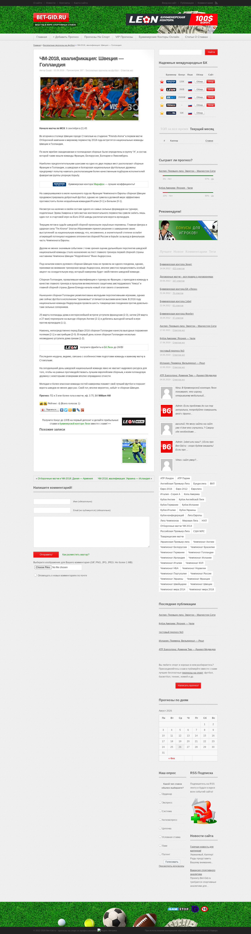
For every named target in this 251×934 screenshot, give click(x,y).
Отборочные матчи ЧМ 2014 (176, 526)
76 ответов (178, 293)
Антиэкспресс (169, 820)
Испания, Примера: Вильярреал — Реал (182, 363)
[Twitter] (66, 410)
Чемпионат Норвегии (194, 568)
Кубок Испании (190, 504)
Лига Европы (195, 515)
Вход (210, 81)
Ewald (49, 70)
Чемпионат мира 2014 (172, 589)
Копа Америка (192, 494)
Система (167, 811)
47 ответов (178, 318)
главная (41, 36)
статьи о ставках (196, 36)
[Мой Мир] (74, 410)
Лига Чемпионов (169, 520)
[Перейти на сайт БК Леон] (71, 347)
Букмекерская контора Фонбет (177, 313)
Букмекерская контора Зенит (176, 264)
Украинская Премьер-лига (174, 541)
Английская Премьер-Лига (175, 483)
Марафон (99, 184)
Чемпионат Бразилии (203, 547)
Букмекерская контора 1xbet (175, 301)
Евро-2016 (166, 489)
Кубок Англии (167, 499)
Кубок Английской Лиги (191, 499)
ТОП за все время (174, 129)
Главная (37, 45)
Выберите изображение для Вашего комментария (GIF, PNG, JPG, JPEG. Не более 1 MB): (83, 562)
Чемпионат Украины (171, 579)
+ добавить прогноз (65, 36)
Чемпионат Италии (171, 563)
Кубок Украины (187, 510)
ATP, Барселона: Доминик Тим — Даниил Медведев (188, 375)
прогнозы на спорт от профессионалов (77, 930)
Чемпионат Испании (200, 557)
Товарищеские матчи (172, 536)
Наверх (214, 930)
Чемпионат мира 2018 (201, 589)
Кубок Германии (169, 504)
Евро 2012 (181, 489)
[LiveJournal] (78, 410)
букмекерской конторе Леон (74, 423)
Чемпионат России (200, 573)
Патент (166, 854)
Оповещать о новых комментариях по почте (62, 575)
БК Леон (108, 347)
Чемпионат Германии (172, 552)
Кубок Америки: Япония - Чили (176, 188)
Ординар (167, 794)
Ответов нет (127, 70)
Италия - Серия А (170, 494)
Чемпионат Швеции (201, 584)
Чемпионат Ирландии (172, 557)
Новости (50, 3)
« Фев (171, 758)
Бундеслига (199, 483)
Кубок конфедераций (172, 515)
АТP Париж (183, 478)
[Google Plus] (82, 410)
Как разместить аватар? (75, 554)
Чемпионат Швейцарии (173, 584)
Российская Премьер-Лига (175, 531)
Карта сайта (81, 3)
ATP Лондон (167, 478)
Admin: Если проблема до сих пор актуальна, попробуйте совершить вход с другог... (196, 409)
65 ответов (178, 305)
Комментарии (205, 3)
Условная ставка (171, 837)
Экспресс (167, 802)
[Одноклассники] (70, 410)
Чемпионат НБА (169, 568)
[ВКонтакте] (62, 410)
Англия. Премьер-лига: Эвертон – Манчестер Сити (187, 171)
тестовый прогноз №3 (172, 350)
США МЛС (199, 531)
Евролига (196, 489)
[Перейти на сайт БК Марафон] (59, 184)
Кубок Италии (168, 510)
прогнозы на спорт (97, 36)
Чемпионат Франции (198, 579)
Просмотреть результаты (171, 866)
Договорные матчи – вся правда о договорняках (186, 276)
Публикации (187, 3)
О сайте (37, 3)
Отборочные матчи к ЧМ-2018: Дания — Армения (65, 478)
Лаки (164, 845)
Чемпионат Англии (203, 541)
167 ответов (179, 281)
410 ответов (179, 268)
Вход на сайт (169, 3)
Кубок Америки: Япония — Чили (177, 338)
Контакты (64, 3)
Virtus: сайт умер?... (187, 460)
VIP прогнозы (124, 36)
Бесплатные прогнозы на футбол (59, 45)
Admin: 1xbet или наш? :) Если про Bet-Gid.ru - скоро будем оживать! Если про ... (195, 446)
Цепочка (166, 828)
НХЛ (204, 520)
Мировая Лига (190, 520)
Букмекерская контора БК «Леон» (178, 289)
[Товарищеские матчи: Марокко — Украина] (134, 463)
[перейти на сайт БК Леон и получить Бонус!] (134, 421)
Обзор (199, 81)
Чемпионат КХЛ (194, 563)
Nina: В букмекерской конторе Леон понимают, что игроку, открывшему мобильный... (196, 391)
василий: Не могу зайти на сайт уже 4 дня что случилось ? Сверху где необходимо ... (195, 428)
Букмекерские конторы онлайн (159, 36)
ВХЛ (212, 483)
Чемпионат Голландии (201, 552)
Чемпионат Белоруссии (173, 547)
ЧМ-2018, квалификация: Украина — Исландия (124, 478)
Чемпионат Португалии (173, 573)
